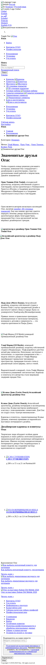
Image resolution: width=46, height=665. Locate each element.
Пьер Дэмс (25, 144)
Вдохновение (12, 54)
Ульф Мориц (13, 144)
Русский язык (20, 7)
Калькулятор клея (13, 608)
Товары (4, 75)
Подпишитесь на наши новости (17, 638)
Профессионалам (13, 49)
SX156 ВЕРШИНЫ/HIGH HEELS (21, 512)
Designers (15, 140)
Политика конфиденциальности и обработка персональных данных (21, 627)
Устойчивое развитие (15, 623)
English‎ (4, 13)
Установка (10, 56)
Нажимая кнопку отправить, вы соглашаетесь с (23, 649)
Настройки (6, 124)
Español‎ (4, 18)
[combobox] (13, 67)
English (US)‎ (6, 25)
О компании (11, 617)
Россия (12, 4)
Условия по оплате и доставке (19, 633)
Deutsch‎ (4, 23)
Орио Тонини (37, 144)
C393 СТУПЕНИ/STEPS (17, 459)
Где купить (11, 58)
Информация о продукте (17, 605)
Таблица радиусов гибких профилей (22, 610)
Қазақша (9, 7)
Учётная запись (7, 122)
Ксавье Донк (6, 147)
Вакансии (10, 619)
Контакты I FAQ (13, 47)
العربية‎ (4, 16)
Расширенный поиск (10, 70)
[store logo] (14, 36)
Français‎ (4, 21)
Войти (9, 43)
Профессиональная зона (16, 612)
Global (4, 11)
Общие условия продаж (16, 630)
